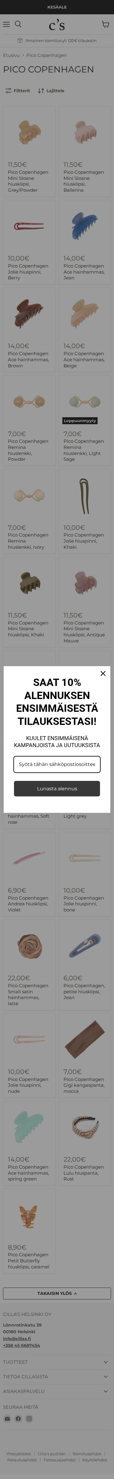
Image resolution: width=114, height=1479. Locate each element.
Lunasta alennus (57, 789)
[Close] (103, 673)
